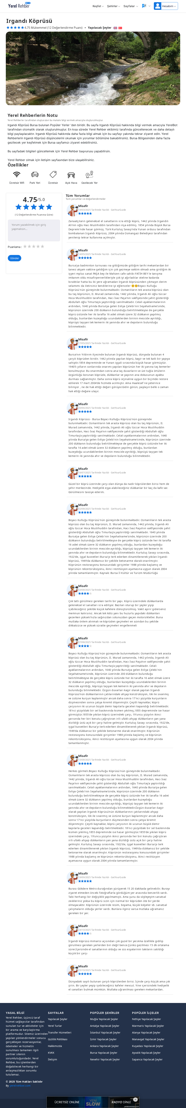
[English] (115, 28)
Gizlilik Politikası (57, 1039)
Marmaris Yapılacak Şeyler (148, 1025)
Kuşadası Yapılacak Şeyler (147, 1046)
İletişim (52, 1059)
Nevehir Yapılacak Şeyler (105, 1059)
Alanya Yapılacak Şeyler (146, 1032)
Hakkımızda (55, 1046)
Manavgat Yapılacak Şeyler (148, 1039)
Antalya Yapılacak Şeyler (104, 1025)
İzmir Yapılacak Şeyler (103, 1039)
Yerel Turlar (55, 1025)
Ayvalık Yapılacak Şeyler (146, 1052)
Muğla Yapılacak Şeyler (104, 1019)
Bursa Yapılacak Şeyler (103, 1052)
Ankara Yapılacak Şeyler (104, 1046)
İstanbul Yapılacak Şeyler (105, 1032)
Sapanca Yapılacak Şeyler (147, 1059)
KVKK (51, 1052)
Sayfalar (130, 6)
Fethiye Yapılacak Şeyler (146, 1019)
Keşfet (97, 6)
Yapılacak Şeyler (99, 28)
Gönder (14, 258)
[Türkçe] (120, 28)
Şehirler (112, 6)
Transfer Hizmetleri (59, 1032)
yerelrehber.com (20, 1085)
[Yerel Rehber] (19, 5)
